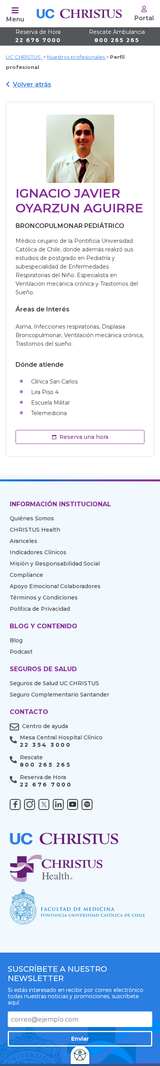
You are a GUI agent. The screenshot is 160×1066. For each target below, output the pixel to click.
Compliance (26, 574)
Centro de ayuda (45, 726)
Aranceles (23, 540)
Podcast (21, 651)
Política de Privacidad (40, 608)
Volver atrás (32, 84)
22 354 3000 (45, 745)
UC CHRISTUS (24, 57)
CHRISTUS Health (35, 529)
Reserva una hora (83, 436)
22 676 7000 (38, 36)
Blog (16, 640)
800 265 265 (117, 36)
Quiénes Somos (32, 518)
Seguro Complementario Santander (59, 694)
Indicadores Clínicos (38, 552)
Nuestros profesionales (76, 57)
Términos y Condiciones (44, 597)
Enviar (80, 1038)
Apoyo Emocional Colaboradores (55, 586)
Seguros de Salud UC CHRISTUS (54, 683)
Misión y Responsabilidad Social (55, 563)
